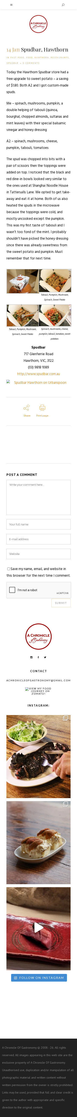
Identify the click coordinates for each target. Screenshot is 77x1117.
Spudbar (12, 63)
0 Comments (31, 63)
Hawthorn (41, 57)
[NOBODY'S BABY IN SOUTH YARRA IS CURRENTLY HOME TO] (38, 841)
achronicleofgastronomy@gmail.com (38, 680)
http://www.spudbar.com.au (38, 374)
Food (29, 57)
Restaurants (60, 57)
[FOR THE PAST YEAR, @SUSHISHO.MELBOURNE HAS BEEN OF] (38, 927)
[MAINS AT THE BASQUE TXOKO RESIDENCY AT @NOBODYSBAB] (38, 755)
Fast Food (17, 57)
